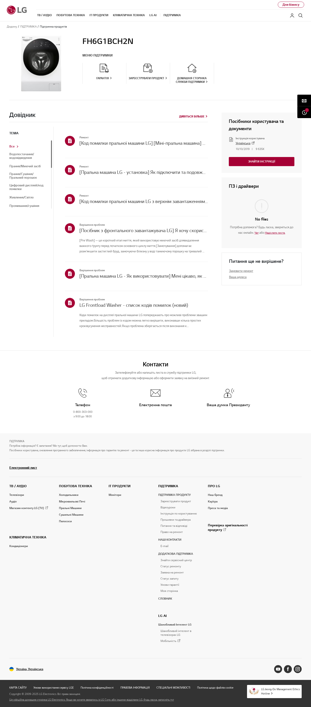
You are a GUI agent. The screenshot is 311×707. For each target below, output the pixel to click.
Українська (243, 143)
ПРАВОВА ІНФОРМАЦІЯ (135, 687)
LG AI (162, 615)
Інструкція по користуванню (179, 514)
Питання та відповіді (174, 526)
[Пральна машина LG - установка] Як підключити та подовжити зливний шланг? (143, 172)
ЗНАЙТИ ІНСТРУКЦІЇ (261, 161)
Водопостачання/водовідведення (21, 156)
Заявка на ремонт (172, 572)
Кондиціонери (18, 546)
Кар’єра (213, 501)
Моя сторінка (169, 591)
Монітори (115, 495)
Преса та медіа (218, 508)
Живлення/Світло (21, 197)
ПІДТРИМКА (168, 486)
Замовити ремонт (241, 271)
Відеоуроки (168, 507)
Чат (257, 233)
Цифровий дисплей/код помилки (26, 187)
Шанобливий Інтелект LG (174, 625)
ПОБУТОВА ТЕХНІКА (75, 486)
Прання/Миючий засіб (25, 166)
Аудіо (13, 501)
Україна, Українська (29, 669)
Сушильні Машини (71, 515)
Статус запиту (169, 579)
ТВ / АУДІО (18, 486)
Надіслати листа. (275, 233)
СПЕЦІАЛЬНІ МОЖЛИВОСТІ (173, 687)
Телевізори (16, 495)
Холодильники (68, 495)
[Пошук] (300, 15)
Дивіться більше (191, 116)
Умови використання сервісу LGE (53, 687)
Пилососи (65, 521)
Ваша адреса (238, 277)
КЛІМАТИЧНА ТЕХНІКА (27, 537)
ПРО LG (214, 486)
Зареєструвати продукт (176, 501)
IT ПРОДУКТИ (119, 486)
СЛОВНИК (165, 599)
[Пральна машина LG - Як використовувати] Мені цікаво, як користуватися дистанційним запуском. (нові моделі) (143, 276)
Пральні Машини (70, 508)
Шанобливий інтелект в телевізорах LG (176, 633)
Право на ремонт (172, 532)
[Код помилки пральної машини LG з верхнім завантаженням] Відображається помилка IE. (143, 201)
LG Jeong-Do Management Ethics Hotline (280, 691)
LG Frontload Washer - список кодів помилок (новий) (133, 305)
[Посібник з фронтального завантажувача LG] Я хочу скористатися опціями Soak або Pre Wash (143, 230)
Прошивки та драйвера (176, 520)
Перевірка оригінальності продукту (228, 527)
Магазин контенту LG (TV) (26, 508)
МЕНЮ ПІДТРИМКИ (97, 55)
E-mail (164, 546)
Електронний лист (23, 467)
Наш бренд (215, 495)
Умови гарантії (170, 585)
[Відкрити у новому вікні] (278, 669)
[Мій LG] (292, 15)
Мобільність (168, 641)
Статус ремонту (171, 566)
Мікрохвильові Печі (72, 501)
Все (12, 146)
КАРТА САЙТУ (18, 687)
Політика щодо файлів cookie (215, 687)
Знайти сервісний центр (176, 560)
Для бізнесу (291, 5)
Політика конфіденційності (97, 687)
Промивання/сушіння (24, 206)
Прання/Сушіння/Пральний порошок (23, 176)
